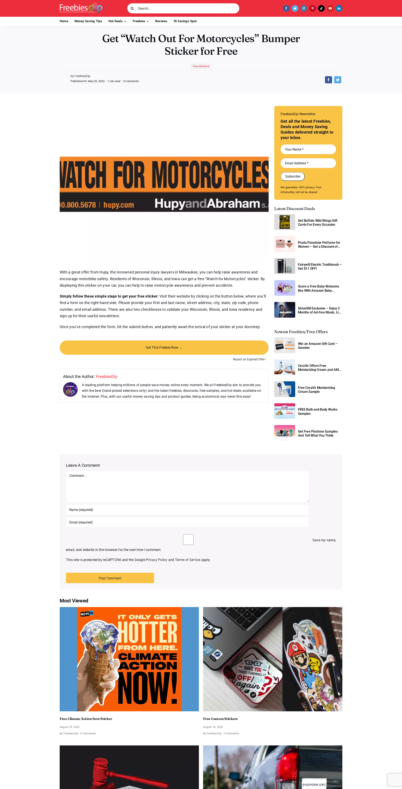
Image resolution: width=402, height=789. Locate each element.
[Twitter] (337, 79)
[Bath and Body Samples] (284, 405)
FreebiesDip (106, 376)
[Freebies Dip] (81, 4)
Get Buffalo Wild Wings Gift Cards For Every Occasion (318, 223)
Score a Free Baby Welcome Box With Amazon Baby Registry (318, 288)
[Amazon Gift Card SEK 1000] (284, 339)
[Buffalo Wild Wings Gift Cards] (284, 216)
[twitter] (295, 8)
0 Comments (131, 81)
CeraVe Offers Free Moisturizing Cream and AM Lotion (318, 368)
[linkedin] (339, 8)
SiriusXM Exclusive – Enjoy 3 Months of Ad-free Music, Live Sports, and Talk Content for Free (320, 310)
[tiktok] (321, 8)
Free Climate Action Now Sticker (86, 719)
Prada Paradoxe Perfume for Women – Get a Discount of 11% (319, 245)
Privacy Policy (156, 560)
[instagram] (303, 8)
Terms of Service (188, 560)
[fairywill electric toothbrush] (284, 260)
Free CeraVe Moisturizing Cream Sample (316, 390)
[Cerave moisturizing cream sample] (284, 383)
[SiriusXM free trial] (284, 304)
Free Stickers (201, 66)
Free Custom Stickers (220, 719)
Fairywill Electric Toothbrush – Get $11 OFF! (320, 267)
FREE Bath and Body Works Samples (318, 411)
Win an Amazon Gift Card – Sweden (318, 346)
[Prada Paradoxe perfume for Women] (284, 238)
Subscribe (292, 176)
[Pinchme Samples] (284, 427)
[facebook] (286, 8)
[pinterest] (312, 8)
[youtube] (330, 8)
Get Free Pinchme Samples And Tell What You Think (318, 433)
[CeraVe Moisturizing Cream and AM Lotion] (284, 361)
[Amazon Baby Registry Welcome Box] (284, 282)
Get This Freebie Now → (164, 347)
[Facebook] (328, 79)
